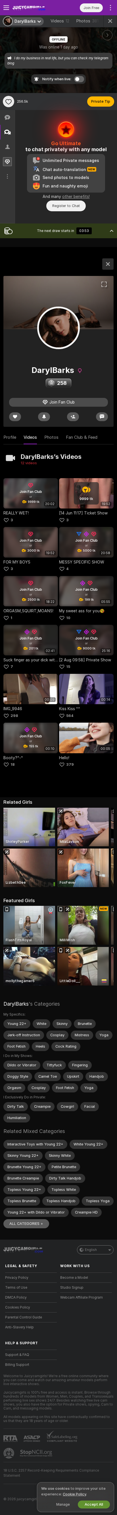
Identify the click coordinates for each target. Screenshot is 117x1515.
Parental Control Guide (23, 1317)
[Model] (108, 264)
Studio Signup (71, 1288)
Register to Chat (66, 206)
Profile (9, 437)
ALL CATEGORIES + (26, 1223)
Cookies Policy (17, 1307)
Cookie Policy (74, 1494)
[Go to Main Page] (35, 8)
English (91, 1250)
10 (68, 618)
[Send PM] (102, 416)
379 (70, 764)
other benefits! (76, 196)
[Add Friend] (73, 416)
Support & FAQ (17, 1355)
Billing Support (17, 1365)
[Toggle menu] (6, 7)
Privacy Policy (16, 1278)
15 (68, 666)
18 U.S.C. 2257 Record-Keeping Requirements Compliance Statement (51, 1473)
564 (70, 716)
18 (13, 764)
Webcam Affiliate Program (81, 1297)
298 (14, 716)
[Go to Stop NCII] (36, 1453)
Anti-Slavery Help (19, 1327)
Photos (87, 21)
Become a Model (74, 1278)
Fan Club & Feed (81, 437)
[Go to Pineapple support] (9, 1453)
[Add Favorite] (8, 101)
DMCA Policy (16, 1297)
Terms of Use (16, 1288)
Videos (60, 21)
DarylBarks (16, 1004)
